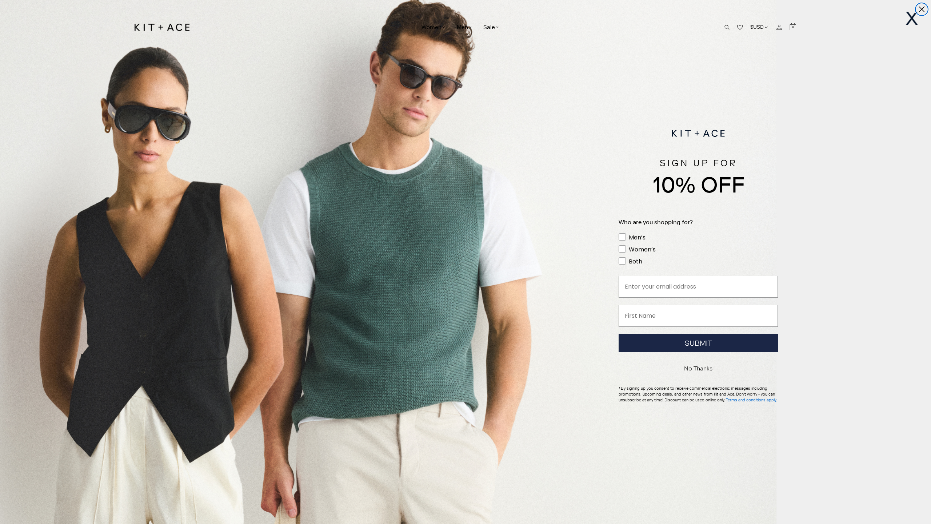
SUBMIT (698, 343)
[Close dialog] (921, 9)
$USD (759, 27)
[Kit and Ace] (165, 27)
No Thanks (698, 368)
